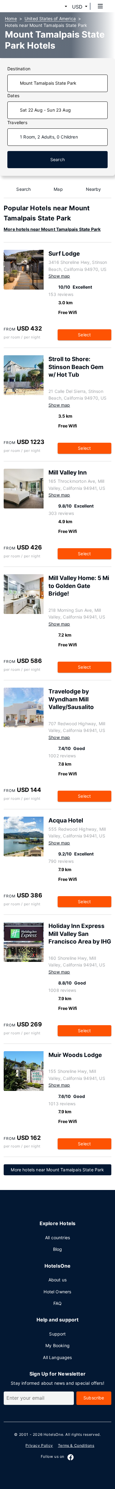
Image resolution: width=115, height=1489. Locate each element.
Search (57, 159)
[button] (58, 7)
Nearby (93, 189)
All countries (57, 1237)
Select (84, 334)
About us (57, 1279)
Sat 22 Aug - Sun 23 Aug (45, 110)
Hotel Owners (57, 1291)
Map (58, 189)
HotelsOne (53, 1434)
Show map (59, 276)
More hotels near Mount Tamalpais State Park (52, 229)
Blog (57, 1249)
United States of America (50, 18)
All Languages (57, 1357)
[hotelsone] (28, 6)
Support (57, 1333)
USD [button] (77, 7)
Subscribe (93, 1397)
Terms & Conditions (76, 1445)
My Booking (57, 1345)
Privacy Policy (39, 1445)
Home (11, 18)
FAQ (57, 1303)
